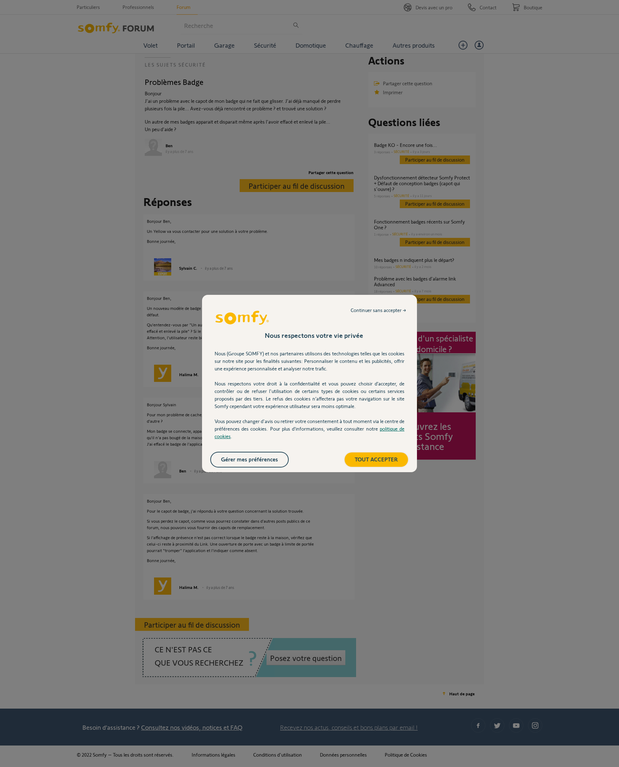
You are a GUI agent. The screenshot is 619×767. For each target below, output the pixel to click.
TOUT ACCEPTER (376, 459)
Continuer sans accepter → (378, 310)
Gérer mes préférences (249, 459)
